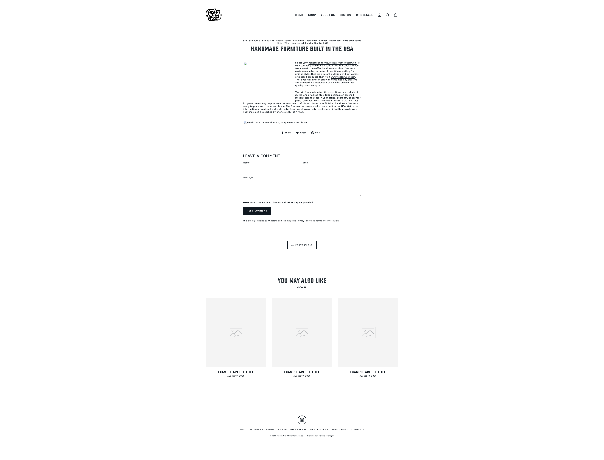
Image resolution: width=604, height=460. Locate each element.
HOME (299, 15)
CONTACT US (358, 429)
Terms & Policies (298, 429)
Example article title (236, 372)
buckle (279, 40)
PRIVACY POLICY (340, 429)
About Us (282, 429)
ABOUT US (328, 15)
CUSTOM (345, 15)
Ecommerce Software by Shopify (320, 436)
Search (243, 429)
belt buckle (254, 40)
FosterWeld (299, 40)
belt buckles (268, 40)
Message (248, 177)
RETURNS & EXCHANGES (261, 429)
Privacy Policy (304, 220)
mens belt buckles (352, 40)
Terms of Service (324, 220)
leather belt (335, 40)
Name (246, 162)
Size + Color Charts (319, 429)
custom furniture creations (325, 92)
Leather (323, 40)
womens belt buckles (302, 43)
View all (302, 287)
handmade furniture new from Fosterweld (333, 62)
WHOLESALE (364, 15)
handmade (312, 40)
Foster (288, 40)
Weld (287, 43)
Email (306, 162)
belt (245, 40)
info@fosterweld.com (344, 109)
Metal (279, 43)
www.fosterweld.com (343, 76)
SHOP (312, 15)
